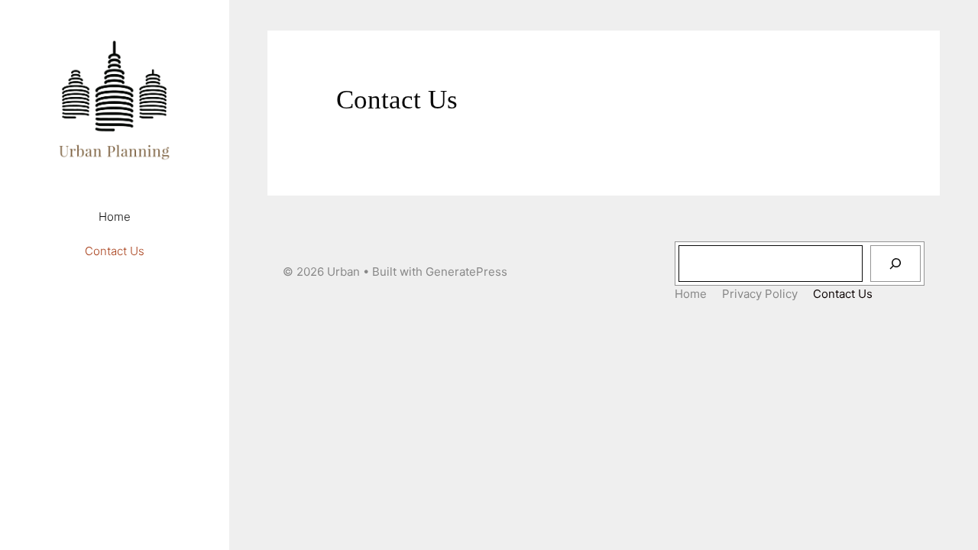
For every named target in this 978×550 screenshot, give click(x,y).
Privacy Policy (760, 293)
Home (115, 216)
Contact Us (114, 251)
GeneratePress (466, 271)
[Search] (895, 263)
